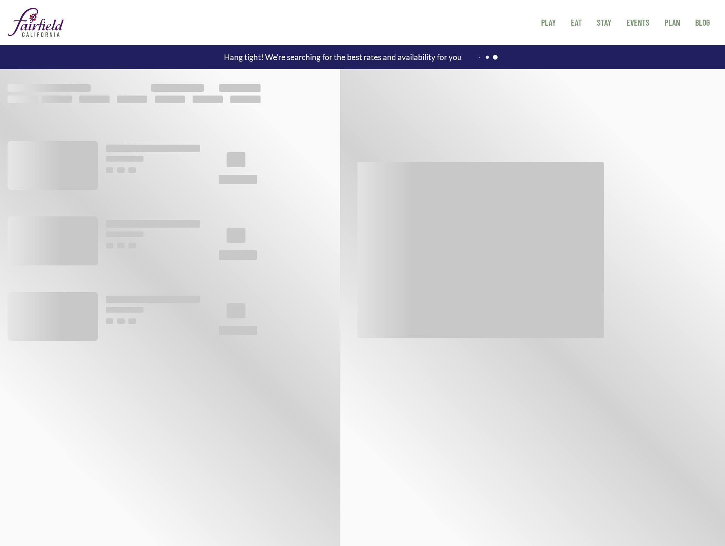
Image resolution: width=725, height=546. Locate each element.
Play (548, 22)
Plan (672, 22)
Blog (702, 22)
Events (637, 22)
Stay (604, 22)
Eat (576, 22)
